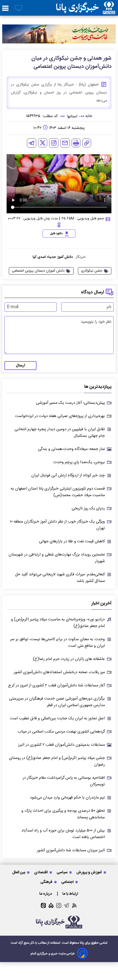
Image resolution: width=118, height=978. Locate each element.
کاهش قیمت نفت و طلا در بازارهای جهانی (72, 541)
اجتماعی (67, 882)
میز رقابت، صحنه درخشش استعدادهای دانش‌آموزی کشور (59, 672)
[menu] (5, 8)
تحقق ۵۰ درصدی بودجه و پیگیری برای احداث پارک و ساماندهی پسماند (63, 814)
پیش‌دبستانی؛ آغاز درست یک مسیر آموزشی (70, 403)
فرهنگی (46, 882)
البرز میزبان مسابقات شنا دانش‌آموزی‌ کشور (71, 850)
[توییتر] (42, 142)
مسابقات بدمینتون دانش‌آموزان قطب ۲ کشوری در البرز (61, 745)
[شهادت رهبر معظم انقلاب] (59, 33)
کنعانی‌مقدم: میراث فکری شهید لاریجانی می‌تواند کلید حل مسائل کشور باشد (60, 577)
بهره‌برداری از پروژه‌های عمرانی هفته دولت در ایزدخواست (60, 416)
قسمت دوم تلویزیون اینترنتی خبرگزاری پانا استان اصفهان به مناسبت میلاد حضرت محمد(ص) (58, 492)
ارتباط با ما (70, 894)
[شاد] (51, 905)
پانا (82, 943)
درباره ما (46, 894)
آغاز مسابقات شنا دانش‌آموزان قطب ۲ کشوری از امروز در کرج (56, 685)
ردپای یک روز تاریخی (88, 508)
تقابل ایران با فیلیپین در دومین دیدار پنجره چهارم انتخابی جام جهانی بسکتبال (60, 432)
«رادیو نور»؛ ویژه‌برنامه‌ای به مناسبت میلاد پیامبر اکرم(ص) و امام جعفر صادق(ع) (58, 622)
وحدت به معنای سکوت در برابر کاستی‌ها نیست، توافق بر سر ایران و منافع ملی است (57, 642)
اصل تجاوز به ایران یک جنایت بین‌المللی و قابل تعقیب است (57, 718)
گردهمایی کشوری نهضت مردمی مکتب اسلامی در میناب (61, 731)
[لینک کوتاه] (86, 143)
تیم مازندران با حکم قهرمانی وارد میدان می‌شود (67, 797)
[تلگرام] (31, 143)
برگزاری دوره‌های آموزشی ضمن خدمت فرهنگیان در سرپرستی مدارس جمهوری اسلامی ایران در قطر (57, 702)
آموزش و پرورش (89, 872)
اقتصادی (41, 872)
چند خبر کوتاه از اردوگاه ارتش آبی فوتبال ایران (68, 475)
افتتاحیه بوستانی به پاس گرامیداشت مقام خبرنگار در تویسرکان (64, 781)
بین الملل (19, 872)
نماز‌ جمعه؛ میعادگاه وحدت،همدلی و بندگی (71, 449)
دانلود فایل (56, 233)
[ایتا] (43, 905)
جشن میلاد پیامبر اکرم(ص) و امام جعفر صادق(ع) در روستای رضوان (57, 761)
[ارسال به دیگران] (65, 143)
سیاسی (62, 872)
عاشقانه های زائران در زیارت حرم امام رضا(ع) (69, 659)
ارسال (20, 365)
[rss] (74, 905)
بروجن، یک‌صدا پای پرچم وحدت (79, 462)
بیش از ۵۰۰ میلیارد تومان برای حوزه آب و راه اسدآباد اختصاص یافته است (63, 834)
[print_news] (76, 143)
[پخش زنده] (18, 8)
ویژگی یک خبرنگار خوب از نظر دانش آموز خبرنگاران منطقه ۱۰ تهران (57, 525)
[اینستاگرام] (53, 143)
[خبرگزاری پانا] (85, 8)
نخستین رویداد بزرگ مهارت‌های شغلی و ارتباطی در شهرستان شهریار (57, 558)
